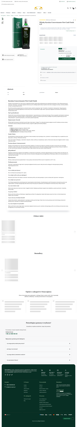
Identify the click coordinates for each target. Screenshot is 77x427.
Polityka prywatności (42, 392)
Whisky (12, 15)
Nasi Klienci (26, 392)
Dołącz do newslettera (61, 391)
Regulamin (26, 390)
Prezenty (41, 407)
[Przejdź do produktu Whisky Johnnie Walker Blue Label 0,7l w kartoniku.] (11, 270)
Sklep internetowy (38, 421)
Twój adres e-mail (60, 389)
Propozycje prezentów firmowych (45, 404)
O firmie (25, 386)
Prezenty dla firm (42, 400)
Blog (24, 400)
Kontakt (25, 385)
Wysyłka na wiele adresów (43, 402)
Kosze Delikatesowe (42, 398)
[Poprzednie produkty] (2, 232)
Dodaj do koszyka (67, 58)
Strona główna (3, 15)
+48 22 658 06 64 (11, 334)
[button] (74, 55)
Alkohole (8, 15)
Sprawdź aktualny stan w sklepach (47, 69)
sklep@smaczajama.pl (71, 1)
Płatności (40, 385)
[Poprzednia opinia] (2, 305)
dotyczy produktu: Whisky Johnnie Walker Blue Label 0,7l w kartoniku (15, 309)
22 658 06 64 (63, 1)
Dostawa (40, 386)
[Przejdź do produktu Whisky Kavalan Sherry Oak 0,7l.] (8, 231)
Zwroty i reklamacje (42, 390)
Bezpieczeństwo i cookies (43, 388)
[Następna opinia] (75, 305)
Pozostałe (16, 15)
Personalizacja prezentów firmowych (45, 406)
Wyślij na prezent (42, 409)
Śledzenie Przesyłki (27, 398)
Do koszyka (8, 242)
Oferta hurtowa (26, 388)
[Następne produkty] (75, 232)
